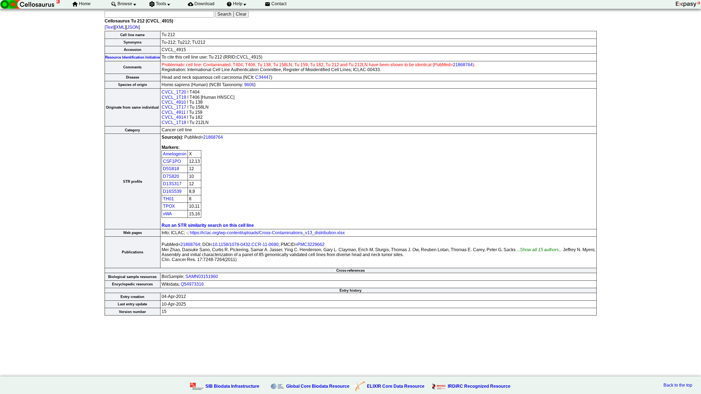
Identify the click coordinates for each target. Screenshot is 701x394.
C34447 (263, 77)
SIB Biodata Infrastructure (232, 386)
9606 (249, 84)
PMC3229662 (310, 244)
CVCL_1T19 (174, 97)
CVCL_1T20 (174, 92)
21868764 (463, 64)
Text (110, 27)
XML (120, 27)
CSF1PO (172, 161)
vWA (167, 214)
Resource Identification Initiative (132, 57)
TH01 (168, 198)
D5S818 (171, 168)
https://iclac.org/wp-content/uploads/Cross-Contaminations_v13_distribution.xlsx (267, 232)
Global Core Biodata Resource (317, 386)
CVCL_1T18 (174, 122)
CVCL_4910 (174, 102)
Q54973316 (192, 284)
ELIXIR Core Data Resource (395, 386)
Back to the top (677, 385)
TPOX (169, 206)
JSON (133, 27)
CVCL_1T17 (174, 107)
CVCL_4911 (174, 112)
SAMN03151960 (201, 276)
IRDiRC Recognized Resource (479, 386)
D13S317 (172, 183)
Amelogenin (174, 154)
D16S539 (172, 191)
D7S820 (171, 176)
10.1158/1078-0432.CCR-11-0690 (245, 244)
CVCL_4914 (174, 117)
